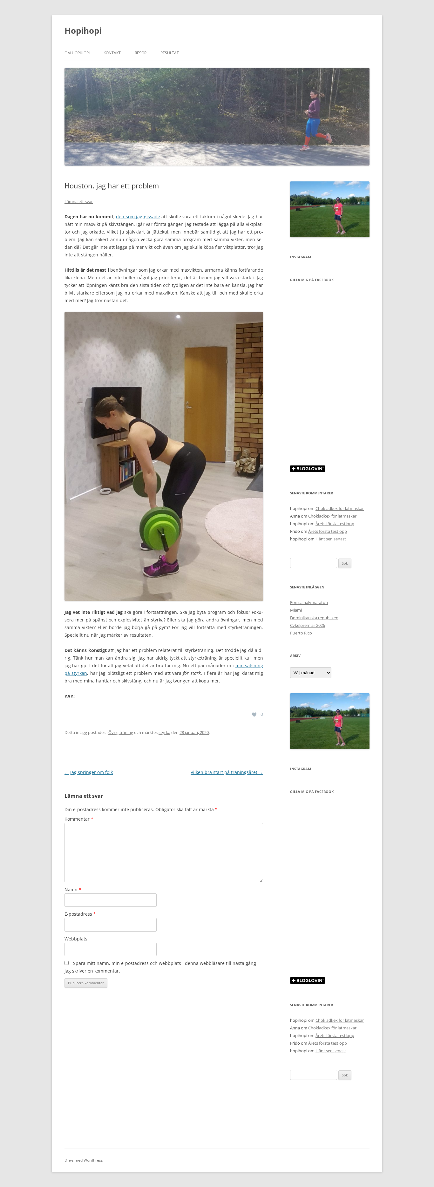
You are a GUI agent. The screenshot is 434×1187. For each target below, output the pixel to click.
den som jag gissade (138, 217)
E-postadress (80, 914)
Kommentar (78, 819)
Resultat (169, 53)
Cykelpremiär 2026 (307, 625)
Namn (72, 889)
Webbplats (75, 939)
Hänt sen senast (330, 539)
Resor (140, 53)
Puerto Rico (301, 633)
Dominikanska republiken (314, 618)
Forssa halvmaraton (309, 602)
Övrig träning (120, 732)
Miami (296, 610)
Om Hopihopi (77, 53)
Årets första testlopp (334, 523)
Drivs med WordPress (83, 1160)
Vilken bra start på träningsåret (227, 772)
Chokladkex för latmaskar (339, 508)
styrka (164, 732)
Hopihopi (83, 30)
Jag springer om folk (88, 772)
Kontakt (112, 53)
